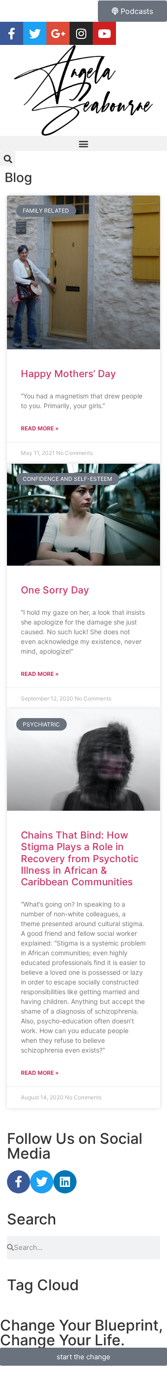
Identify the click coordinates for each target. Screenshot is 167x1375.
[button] (83, 143)
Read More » (40, 428)
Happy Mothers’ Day (68, 373)
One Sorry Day (55, 590)
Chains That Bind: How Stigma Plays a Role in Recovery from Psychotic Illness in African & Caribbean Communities (80, 858)
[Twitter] (41, 1181)
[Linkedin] (65, 1181)
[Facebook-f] (18, 1181)
